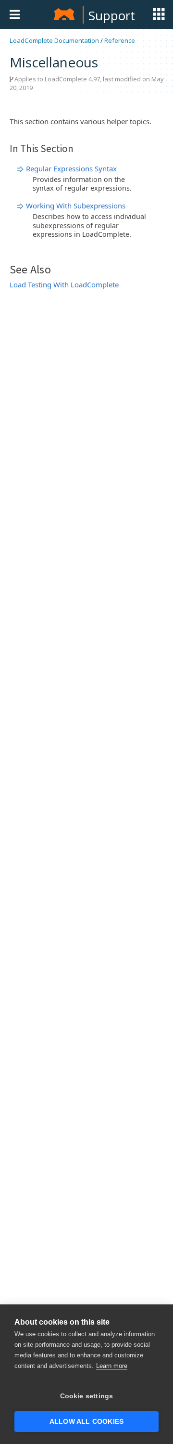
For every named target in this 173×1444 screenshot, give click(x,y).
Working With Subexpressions (75, 205)
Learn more (111, 1365)
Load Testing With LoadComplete (64, 284)
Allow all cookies (86, 1421)
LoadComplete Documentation (54, 40)
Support (111, 15)
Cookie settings (86, 1396)
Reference (119, 40)
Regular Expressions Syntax (71, 168)
